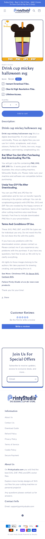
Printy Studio (18, 534)
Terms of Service (12, 444)
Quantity (5, 100)
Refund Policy (11, 434)
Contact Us (9, 423)
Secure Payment (12, 455)
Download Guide (12, 428)
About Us (9, 417)
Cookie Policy (10, 450)
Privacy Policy (11, 439)
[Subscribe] (35, 379)
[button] (4, 10)
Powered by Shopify (30, 534)
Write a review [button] (22, 326)
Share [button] (6, 297)
